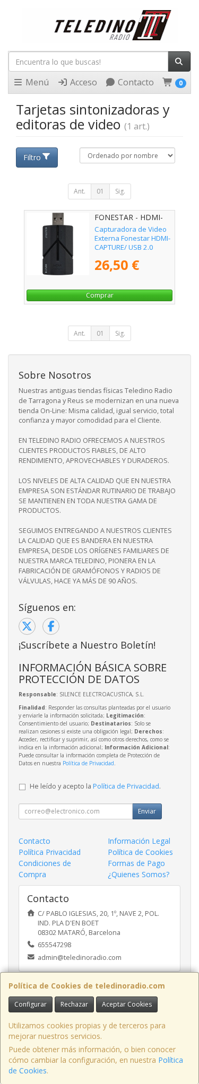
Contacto (135, 82)
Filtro (32, 157)
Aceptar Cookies (127, 1004)
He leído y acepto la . (95, 786)
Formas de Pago (136, 863)
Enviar (147, 811)
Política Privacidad (50, 852)
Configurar (30, 1004)
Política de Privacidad (88, 763)
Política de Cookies (140, 852)
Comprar (100, 295)
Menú (36, 82)
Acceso (82, 82)
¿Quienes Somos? (138, 874)
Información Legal (139, 841)
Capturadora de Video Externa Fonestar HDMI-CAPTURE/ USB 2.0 (132, 238)
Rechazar (74, 1004)
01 (100, 191)
